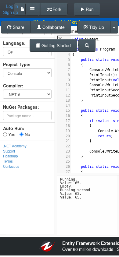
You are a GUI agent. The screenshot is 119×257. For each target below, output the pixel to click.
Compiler (12, 86)
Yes (11, 134)
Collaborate (53, 27)
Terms (8, 161)
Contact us (11, 166)
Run (89, 9)
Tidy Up (96, 27)
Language (13, 43)
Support (9, 151)
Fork (56, 9)
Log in (12, 6)
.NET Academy (15, 145)
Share (18, 27)
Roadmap (10, 155)
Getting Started (55, 45)
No (26, 134)
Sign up (10, 12)
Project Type (16, 64)
